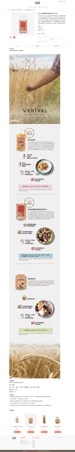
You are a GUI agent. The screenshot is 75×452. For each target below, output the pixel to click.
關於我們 (33, 441)
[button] (35, 24)
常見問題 (33, 444)
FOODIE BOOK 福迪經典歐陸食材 (32, 450)
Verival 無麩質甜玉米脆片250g (17, 426)
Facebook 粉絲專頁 (58, 437)
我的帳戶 (33, 443)
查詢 (33, 440)
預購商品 (52, 38)
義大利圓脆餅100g (57, 426)
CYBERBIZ (50, 450)
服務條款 (33, 447)
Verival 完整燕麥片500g (30, 426)
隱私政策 (33, 445)
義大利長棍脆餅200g (44, 426)
